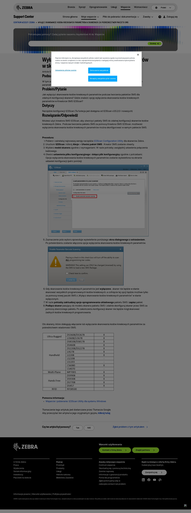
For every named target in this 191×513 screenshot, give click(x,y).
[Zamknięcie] (138, 55)
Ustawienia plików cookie (65, 70)
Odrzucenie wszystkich (99, 70)
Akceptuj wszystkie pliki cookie (103, 78)
